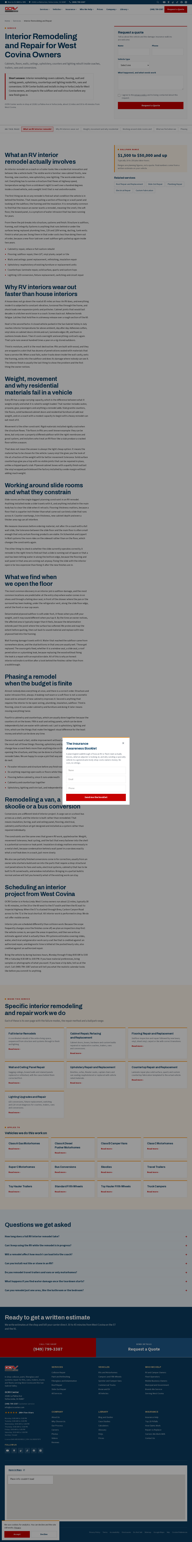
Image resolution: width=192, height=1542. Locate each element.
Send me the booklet (96, 797)
